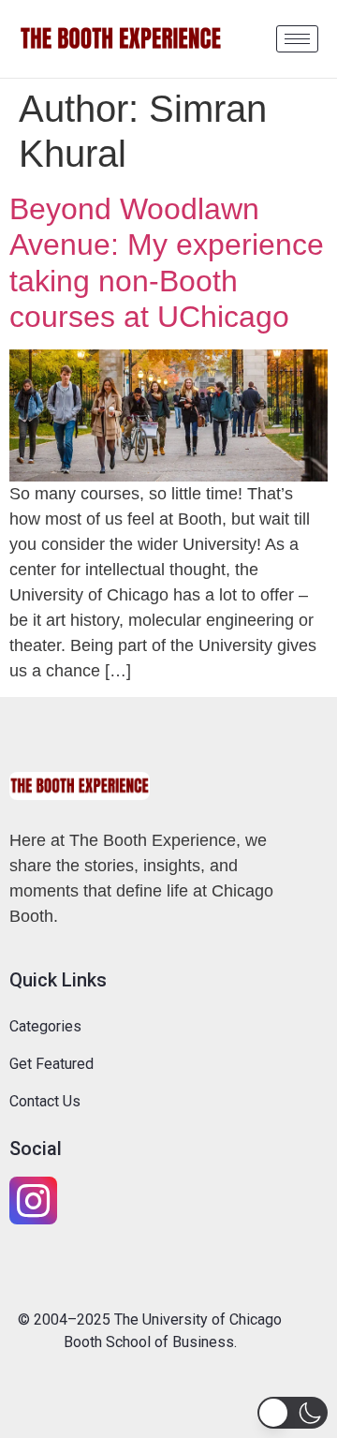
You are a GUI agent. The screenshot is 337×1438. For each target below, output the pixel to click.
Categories (45, 1026)
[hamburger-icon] (297, 38)
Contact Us (45, 1101)
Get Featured (51, 1064)
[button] (292, 1413)
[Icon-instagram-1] (33, 1200)
